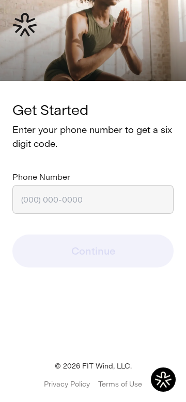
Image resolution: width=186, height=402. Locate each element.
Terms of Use (120, 384)
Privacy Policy (67, 384)
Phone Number (41, 177)
